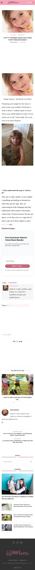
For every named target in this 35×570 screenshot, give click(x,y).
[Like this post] (14, 341)
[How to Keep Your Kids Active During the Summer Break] (17, 384)
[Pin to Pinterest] (19, 341)
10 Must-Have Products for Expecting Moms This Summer (23, 526)
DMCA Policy (13, 560)
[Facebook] (13, 542)
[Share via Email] (21, 341)
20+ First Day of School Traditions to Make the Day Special (17, 498)
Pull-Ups (5, 224)
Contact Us (22, 560)
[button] (3, 388)
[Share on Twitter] (17, 341)
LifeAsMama (29, 563)
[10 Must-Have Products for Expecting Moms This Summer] (7, 527)
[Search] (33, 2)
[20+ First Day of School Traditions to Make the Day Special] (17, 484)
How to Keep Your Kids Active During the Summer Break (23, 515)
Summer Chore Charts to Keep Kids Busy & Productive (23, 505)
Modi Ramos (14, 42)
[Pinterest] (30, 2)
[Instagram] (28, 2)
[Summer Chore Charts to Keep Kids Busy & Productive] (7, 507)
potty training (7, 334)
